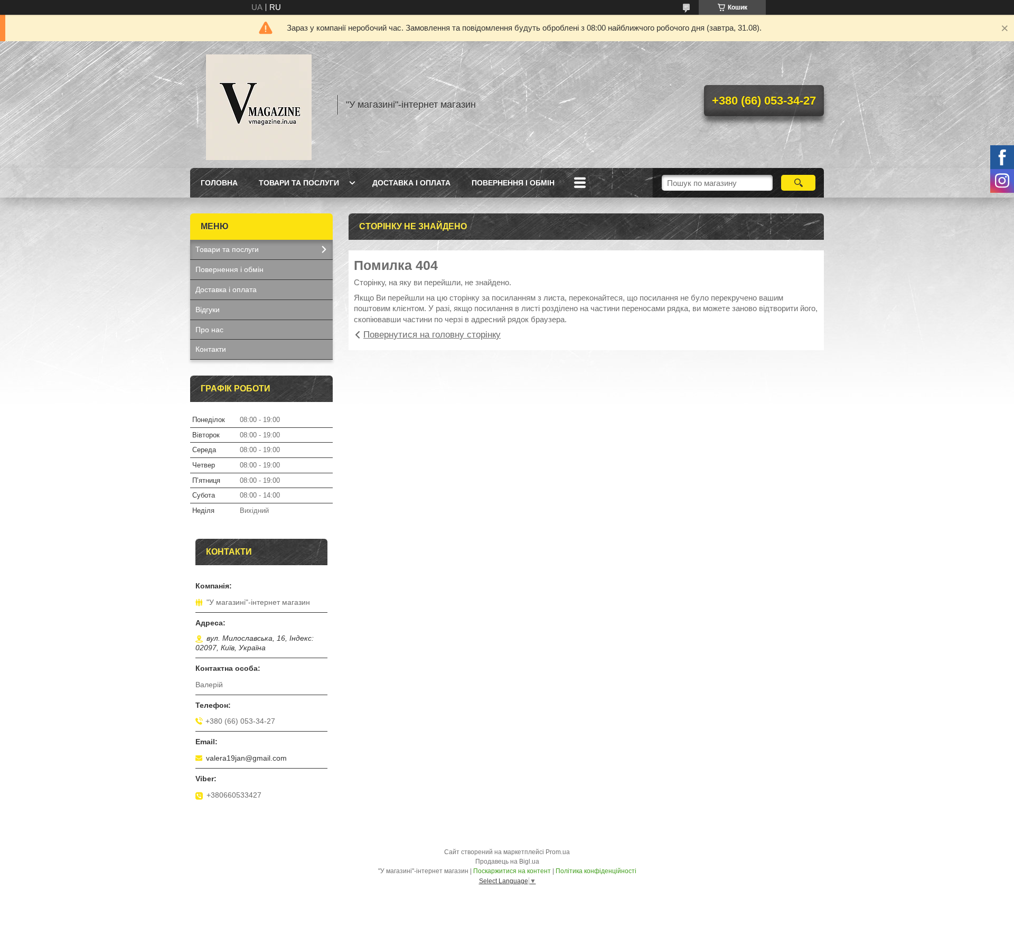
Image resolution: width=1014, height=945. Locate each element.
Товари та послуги (299, 183)
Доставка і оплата (411, 183)
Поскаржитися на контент (512, 871)
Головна (219, 183)
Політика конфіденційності (596, 871)
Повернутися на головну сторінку (432, 335)
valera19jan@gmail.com (246, 758)
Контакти (210, 349)
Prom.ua (558, 852)
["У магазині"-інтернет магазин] (258, 104)
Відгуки (207, 309)
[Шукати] (798, 183)
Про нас (209, 329)
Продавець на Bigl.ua (507, 861)
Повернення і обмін (513, 183)
